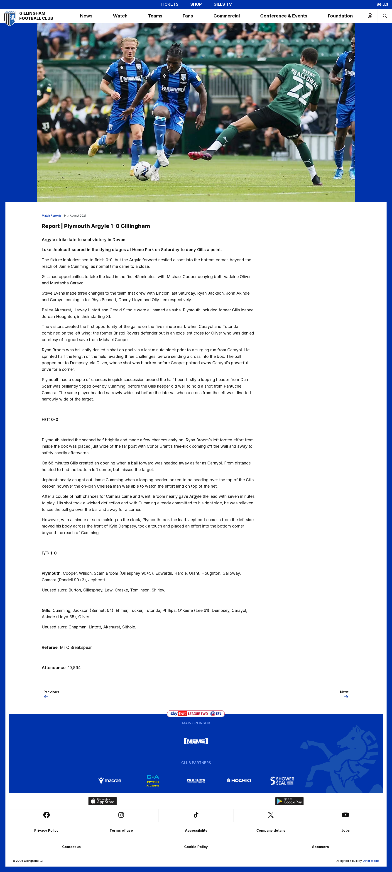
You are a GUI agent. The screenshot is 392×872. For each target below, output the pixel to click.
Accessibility (196, 830)
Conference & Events (283, 16)
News (86, 16)
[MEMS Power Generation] (196, 741)
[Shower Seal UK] (282, 781)
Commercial (226, 16)
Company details (270, 830)
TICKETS (169, 4)
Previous (51, 692)
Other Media (371, 860)
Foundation (340, 16)
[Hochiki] (239, 781)
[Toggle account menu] (370, 16)
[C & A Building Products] (152, 781)
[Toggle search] (384, 16)
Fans (188, 16)
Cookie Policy (196, 847)
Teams (155, 16)
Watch (120, 16)
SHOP (196, 4)
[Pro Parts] (196, 781)
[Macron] (109, 781)
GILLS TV (222, 4)
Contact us (71, 847)
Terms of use (121, 830)
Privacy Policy (46, 830)
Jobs (345, 830)
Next (344, 692)
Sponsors (320, 847)
